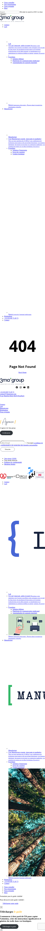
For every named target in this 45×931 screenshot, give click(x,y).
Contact (6, 883)
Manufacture (4, 408)
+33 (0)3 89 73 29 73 (7, 392)
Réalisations (4, 410)
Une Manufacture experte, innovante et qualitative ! (26, 756)
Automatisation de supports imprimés (25, 613)
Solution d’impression (20, 764)
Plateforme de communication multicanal (26, 611)
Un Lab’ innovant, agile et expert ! (26, 599)
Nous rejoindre (5, 412)
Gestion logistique (18, 767)
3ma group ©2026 (10, 458)
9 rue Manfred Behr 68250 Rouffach (12, 396)
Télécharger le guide (9, 926)
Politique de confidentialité (13, 462)
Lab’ (5, 484)
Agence (2, 404)
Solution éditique (18, 609)
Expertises (11, 607)
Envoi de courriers (19, 766)
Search (3, 14)
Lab (1, 406)
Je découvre (6, 433)
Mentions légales (9, 464)
